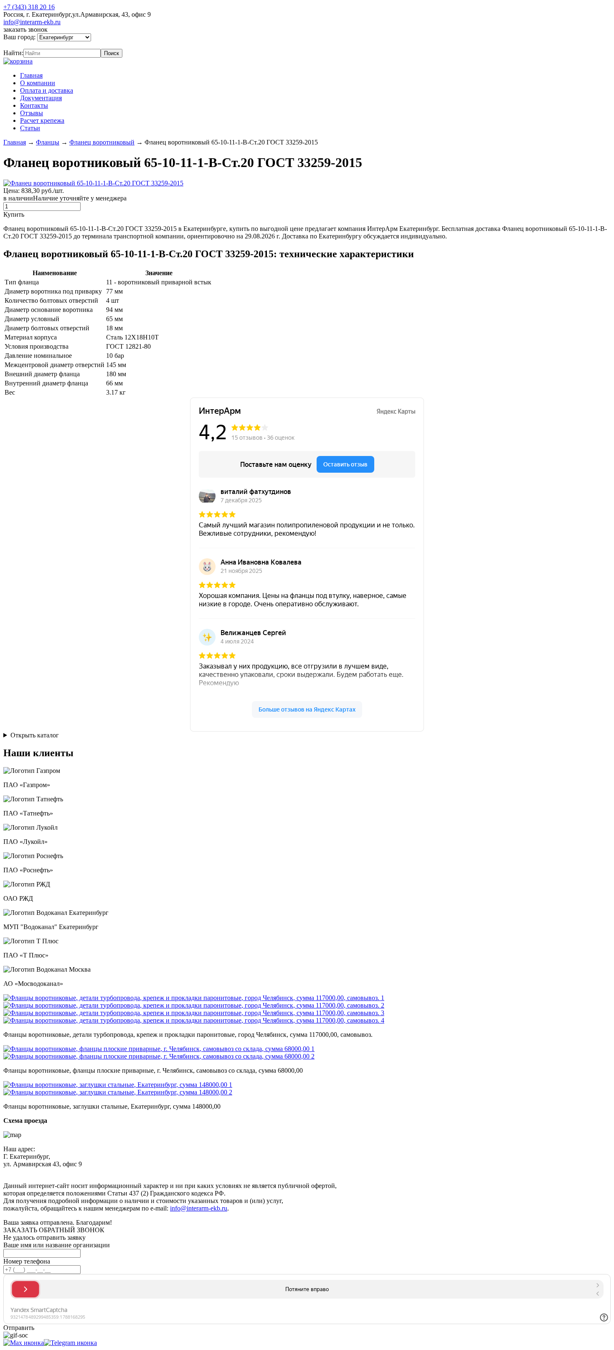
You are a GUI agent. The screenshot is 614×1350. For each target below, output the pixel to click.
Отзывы (31, 113)
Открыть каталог (34, 735)
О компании (37, 82)
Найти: (13, 52)
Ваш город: (20, 37)
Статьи (30, 128)
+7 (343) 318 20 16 (29, 6)
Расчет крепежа (42, 120)
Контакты (34, 105)
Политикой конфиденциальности (195, 1171)
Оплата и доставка (46, 90)
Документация (41, 97)
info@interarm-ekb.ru (32, 21)
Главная (31, 75)
